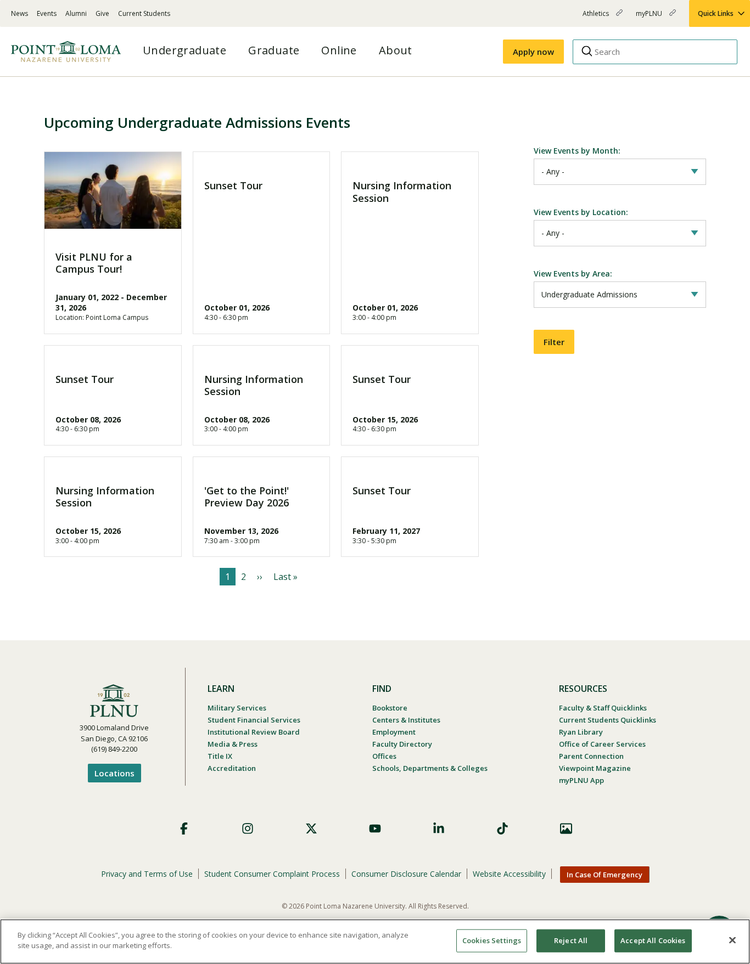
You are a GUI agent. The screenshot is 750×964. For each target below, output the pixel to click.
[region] (375, 941)
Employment (394, 732)
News (19, 13)
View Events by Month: (577, 150)
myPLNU (650, 18)
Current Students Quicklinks (607, 720)
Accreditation (232, 768)
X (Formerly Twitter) (311, 828)
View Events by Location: (581, 212)
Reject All (570, 940)
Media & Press (233, 744)
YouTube (375, 828)
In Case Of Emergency (604, 875)
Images (566, 828)
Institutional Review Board (254, 732)
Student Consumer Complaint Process (272, 874)
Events (47, 13)
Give (102, 13)
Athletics (597, 18)
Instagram (247, 828)
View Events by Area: (573, 273)
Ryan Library (581, 732)
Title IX (220, 756)
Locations (114, 773)
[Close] (732, 940)
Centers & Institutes (406, 720)
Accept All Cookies (652, 940)
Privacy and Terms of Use (147, 874)
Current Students (144, 13)
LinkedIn (438, 828)
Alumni (76, 13)
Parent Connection (591, 756)
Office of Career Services (602, 744)
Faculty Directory (402, 744)
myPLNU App (581, 780)
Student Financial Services (254, 720)
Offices (384, 756)
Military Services (237, 708)
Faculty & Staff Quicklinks (603, 708)
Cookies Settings (491, 940)
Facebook (184, 828)
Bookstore (389, 708)
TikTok (502, 828)
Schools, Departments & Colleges (430, 768)
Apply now (533, 51)
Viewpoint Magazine (595, 768)
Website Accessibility (509, 874)
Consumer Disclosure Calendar (406, 874)
